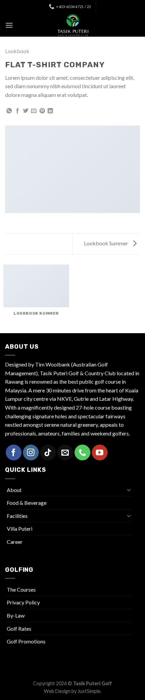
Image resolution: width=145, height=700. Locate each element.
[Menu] (9, 25)
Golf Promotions (26, 641)
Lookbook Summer (106, 243)
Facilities (17, 516)
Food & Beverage (27, 502)
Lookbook (17, 51)
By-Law (16, 615)
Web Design (57, 691)
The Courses (21, 589)
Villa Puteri (19, 528)
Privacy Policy (23, 602)
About (14, 490)
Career (15, 541)
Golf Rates (19, 628)
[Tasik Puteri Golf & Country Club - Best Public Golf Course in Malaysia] (72, 25)
